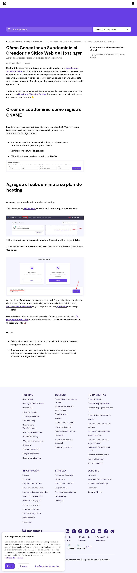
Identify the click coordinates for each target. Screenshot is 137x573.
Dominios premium (63, 447)
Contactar (92, 488)
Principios (59, 500)
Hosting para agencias (32, 432)
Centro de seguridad (31, 513)
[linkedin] (67, 531)
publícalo (61, 306)
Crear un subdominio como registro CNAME (107, 48)
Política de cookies (14, 558)
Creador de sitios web (32, 42)
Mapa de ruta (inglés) (31, 500)
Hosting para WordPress (33, 403)
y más (89, 547)
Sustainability (61, 496)
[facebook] (74, 531)
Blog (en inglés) (61, 488)
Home (9, 42)
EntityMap (27, 522)
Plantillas (91, 419)
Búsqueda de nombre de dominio (66, 401)
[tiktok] (106, 531)
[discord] (112, 531)
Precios (25, 475)
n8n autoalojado (29, 412)
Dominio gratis (61, 414)
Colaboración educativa (33, 488)
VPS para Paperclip (30, 449)
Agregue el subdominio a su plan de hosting (107, 56)
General (47, 42)
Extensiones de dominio (65, 431)
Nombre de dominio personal (64, 441)
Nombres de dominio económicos (64, 408)
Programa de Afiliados (32, 483)
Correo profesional (30, 416)
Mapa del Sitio (28, 517)
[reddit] (99, 531)
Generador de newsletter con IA (99, 449)
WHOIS (58, 418)
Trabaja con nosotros (64, 483)
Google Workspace (30, 453)
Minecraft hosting (30, 436)
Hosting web (27, 399)
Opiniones (26, 479)
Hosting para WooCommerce (29, 426)
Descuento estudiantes (65, 492)
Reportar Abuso (95, 492)
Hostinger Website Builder (32, 94)
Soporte (17, 42)
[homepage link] (5, 4)
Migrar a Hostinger (96, 459)
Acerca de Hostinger (64, 475)
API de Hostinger (95, 463)
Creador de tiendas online (99, 415)
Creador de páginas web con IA (100, 409)
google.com (72, 68)
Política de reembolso (66, 539)
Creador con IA (94, 399)
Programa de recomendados (35, 492)
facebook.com (14, 71)
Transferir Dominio (63, 427)
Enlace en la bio (95, 435)
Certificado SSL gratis (64, 422)
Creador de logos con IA (98, 454)
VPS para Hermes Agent (32, 441)
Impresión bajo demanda (99, 431)
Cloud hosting (28, 420)
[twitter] (87, 531)
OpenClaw (27, 445)
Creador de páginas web (98, 403)
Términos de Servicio (84, 539)
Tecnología (60, 479)
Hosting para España (31, 458)
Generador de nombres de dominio (99, 425)
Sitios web (29, 208)
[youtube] (93, 531)
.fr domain (59, 435)
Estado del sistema (30, 509)
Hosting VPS (27, 408)
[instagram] (80, 531)
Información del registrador (102, 539)
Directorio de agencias (32, 496)
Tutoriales (92, 475)
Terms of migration (30, 505)
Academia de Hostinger (98, 483)
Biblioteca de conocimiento (100, 479)
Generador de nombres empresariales (98, 441)
